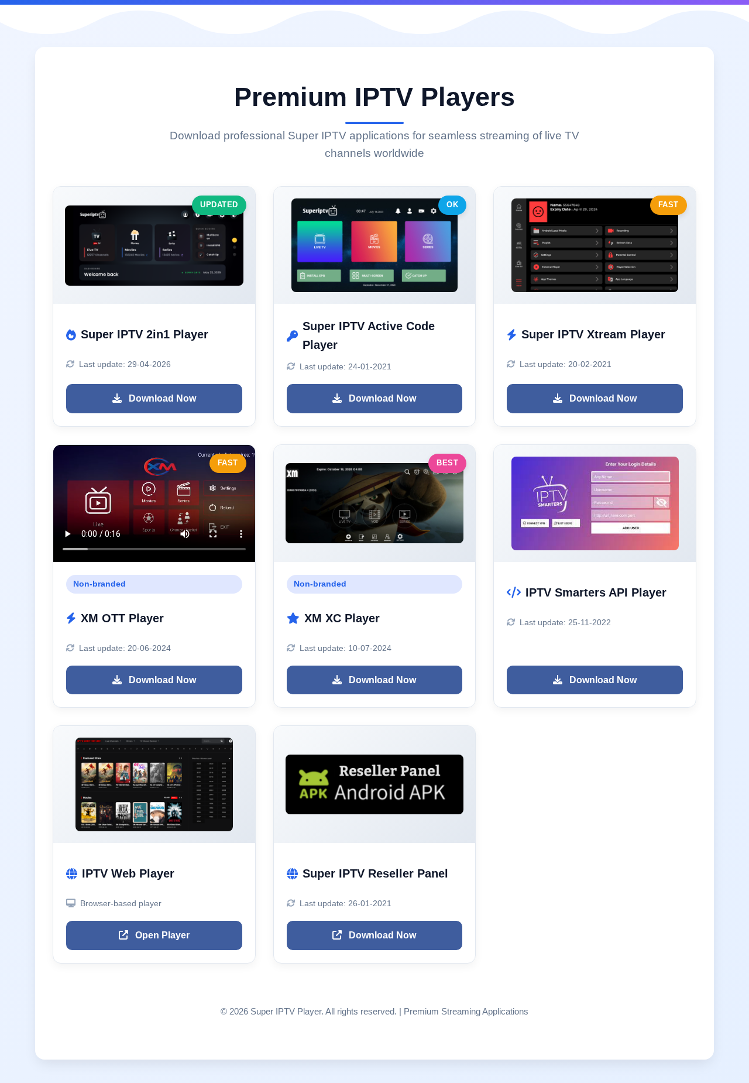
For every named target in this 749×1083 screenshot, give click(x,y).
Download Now (161, 398)
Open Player (161, 935)
